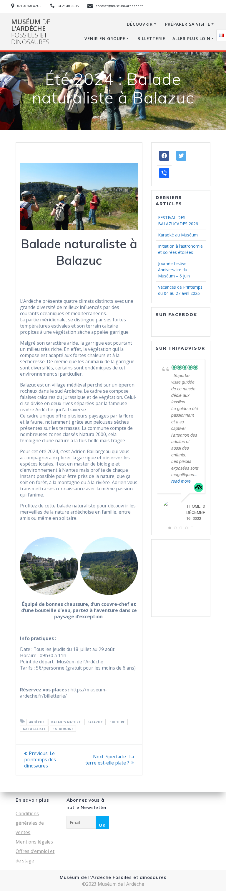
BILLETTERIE (151, 38)
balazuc (95, 722)
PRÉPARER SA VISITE (187, 24)
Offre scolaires (173, 597)
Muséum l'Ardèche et (30, 32)
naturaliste (34, 728)
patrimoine (62, 728)
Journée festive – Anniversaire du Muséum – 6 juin (174, 270)
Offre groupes (172, 590)
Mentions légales (34, 842)
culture (117, 722)
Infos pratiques (174, 603)
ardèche (37, 722)
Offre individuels (175, 584)
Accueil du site (173, 566)
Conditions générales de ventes (30, 823)
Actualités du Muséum (171, 575)
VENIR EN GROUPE (104, 38)
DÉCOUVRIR (140, 24)
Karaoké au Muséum (178, 235)
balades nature (66, 722)
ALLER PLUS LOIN (191, 38)
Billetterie (168, 609)
